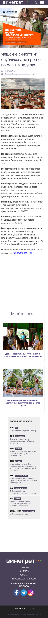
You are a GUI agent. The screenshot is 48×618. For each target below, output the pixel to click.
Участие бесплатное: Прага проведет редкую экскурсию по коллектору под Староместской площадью (23, 467)
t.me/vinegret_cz (22, 252)
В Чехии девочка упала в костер (23, 430)
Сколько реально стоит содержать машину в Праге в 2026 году (22, 441)
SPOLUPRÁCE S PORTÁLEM (24, 578)
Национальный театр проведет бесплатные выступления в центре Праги (23, 403)
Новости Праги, (11, 74)
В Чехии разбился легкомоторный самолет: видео (23, 492)
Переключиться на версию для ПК (24, 614)
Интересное (20, 436)
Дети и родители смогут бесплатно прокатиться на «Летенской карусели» (23, 355)
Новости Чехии (24, 74)
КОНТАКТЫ (24, 571)
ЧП (16, 428)
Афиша (18, 449)
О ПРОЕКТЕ (24, 567)
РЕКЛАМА (24, 575)
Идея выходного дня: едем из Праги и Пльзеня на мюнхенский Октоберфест (23, 480)
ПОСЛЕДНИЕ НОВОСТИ (21, 421)
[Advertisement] (24, 284)
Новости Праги (21, 476)
